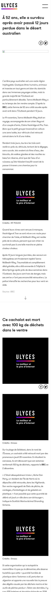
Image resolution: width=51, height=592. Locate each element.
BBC (4, 107)
